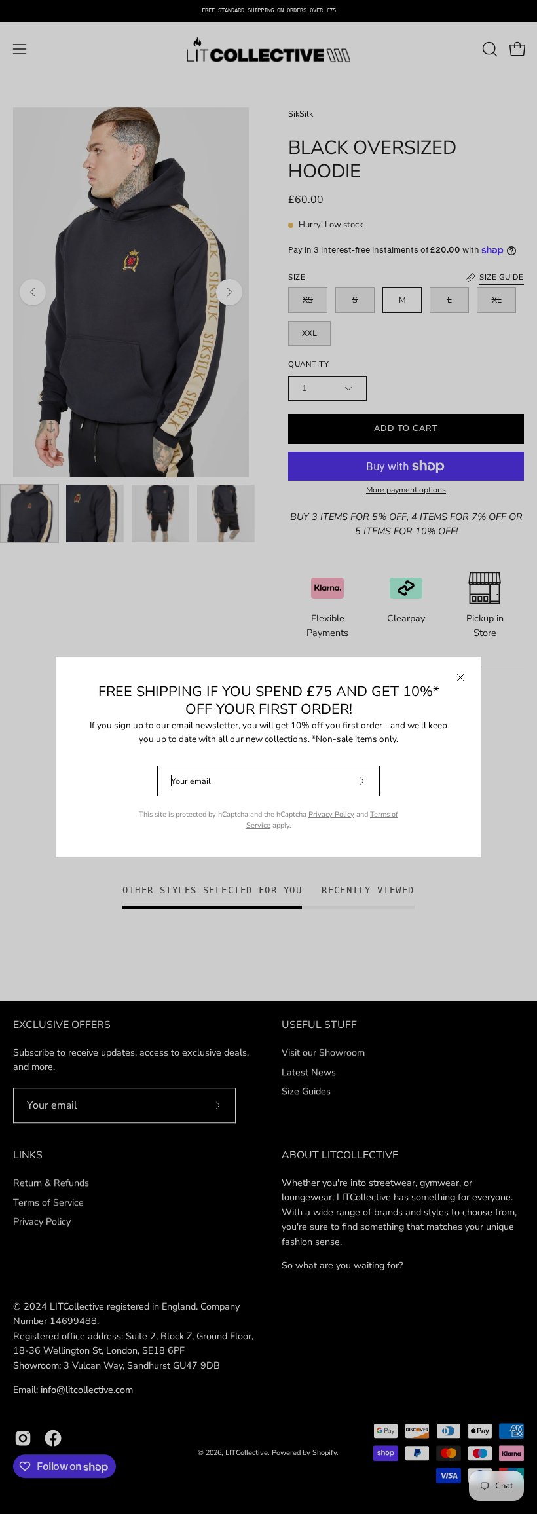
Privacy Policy (331, 814)
